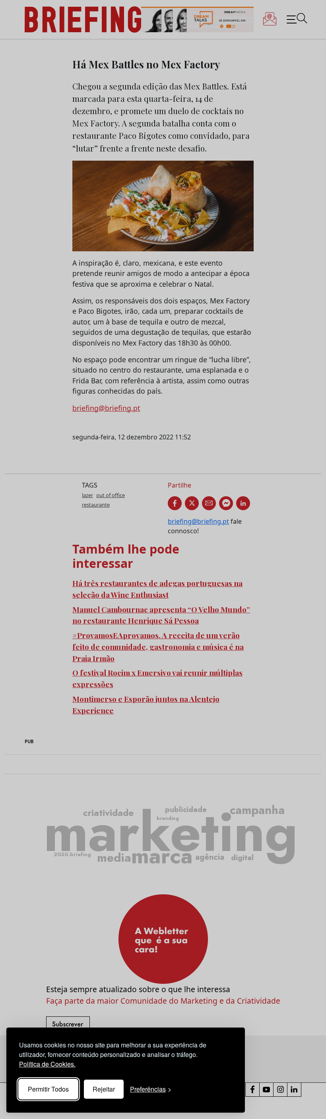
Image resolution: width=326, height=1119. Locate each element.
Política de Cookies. (47, 1063)
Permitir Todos (48, 1089)
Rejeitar (104, 1089)
